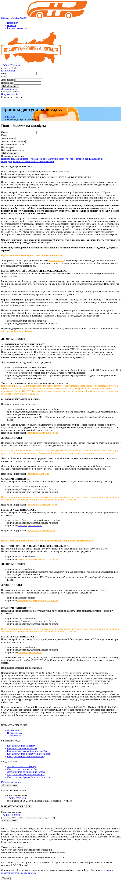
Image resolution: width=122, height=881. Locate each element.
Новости (11, 25)
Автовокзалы (14, 735)
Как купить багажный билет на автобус (27, 751)
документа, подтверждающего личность (37, 559)
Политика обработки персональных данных (70, 159)
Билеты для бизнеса (17, 28)
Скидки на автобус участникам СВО (25, 774)
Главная (11, 116)
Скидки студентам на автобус (22, 769)
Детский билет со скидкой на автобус (26, 772)
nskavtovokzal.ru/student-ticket (42, 504)
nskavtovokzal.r (56, 260)
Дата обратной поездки (13, 141)
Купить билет (8, 70)
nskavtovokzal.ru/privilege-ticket (43, 433)
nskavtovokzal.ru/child (38, 474)
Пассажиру (12, 23)
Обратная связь (9, 785)
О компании (13, 730)
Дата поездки (8, 79)
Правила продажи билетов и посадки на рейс (24, 159)
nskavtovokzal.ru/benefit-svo (41, 530)
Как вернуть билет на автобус (22, 748)
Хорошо (5, 878)
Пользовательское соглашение (39, 161)
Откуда (4, 73)
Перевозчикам (14, 733)
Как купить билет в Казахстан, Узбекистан (29, 753)
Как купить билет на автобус (21, 745)
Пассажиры (7, 83)
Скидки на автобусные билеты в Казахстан (29, 777)
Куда (3, 76)
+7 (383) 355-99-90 (10, 65)
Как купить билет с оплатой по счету (26, 756)
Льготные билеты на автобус (21, 766)
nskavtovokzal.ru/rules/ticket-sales (17, 331)
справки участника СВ (30, 652)
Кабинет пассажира (11, 782)
